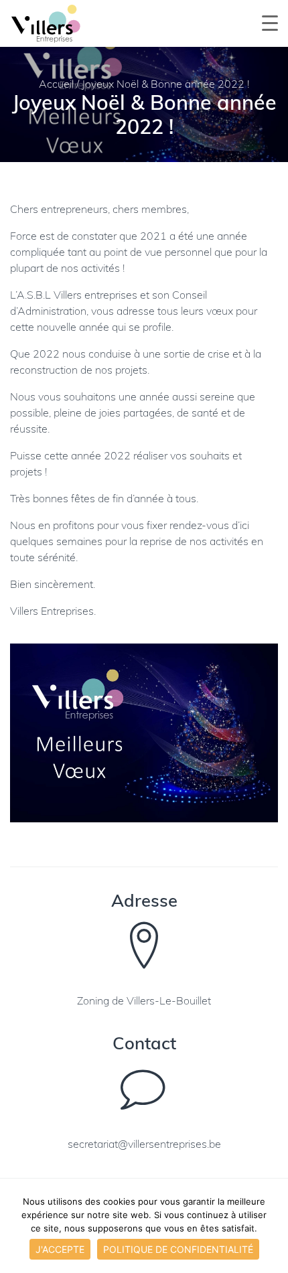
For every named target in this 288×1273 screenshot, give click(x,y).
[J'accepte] (271, 1228)
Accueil (56, 85)
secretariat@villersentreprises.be (144, 1145)
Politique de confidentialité (178, 1249)
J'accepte (59, 1249)
